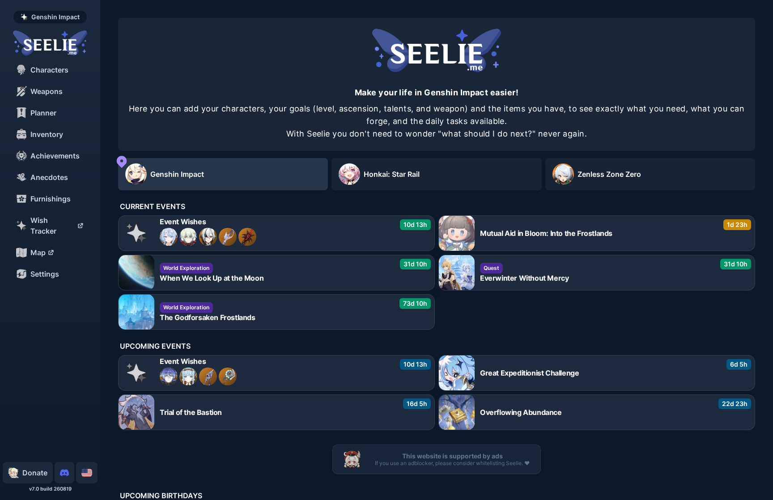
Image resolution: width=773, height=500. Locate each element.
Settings (44, 273)
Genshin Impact (55, 17)
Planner (43, 112)
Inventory (46, 134)
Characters (49, 69)
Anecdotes (49, 177)
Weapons (46, 91)
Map (38, 252)
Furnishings (50, 198)
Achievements (55, 155)
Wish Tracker (43, 225)
